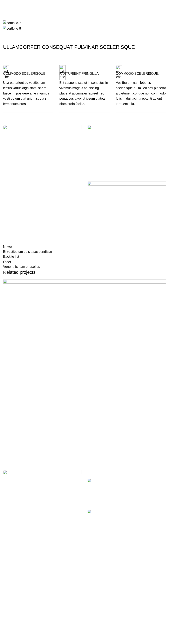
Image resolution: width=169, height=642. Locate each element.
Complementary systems (21, 634)
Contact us (95, 603)
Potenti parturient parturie (28, 455)
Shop (91, 588)
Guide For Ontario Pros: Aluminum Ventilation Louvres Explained (147, 516)
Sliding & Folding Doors (20, 588)
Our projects (96, 580)
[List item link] (42, 535)
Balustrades (12, 626)
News (92, 596)
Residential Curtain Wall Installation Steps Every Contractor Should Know (148, 485)
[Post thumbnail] (107, 491)
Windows (10, 572)
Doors (7, 580)
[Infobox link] (28, 86)
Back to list (11, 256)
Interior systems (14, 619)
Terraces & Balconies (18, 611)
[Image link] (42, 480)
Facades (9, 596)
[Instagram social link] (163, 4)
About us (94, 572)
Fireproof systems (16, 603)
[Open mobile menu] (4, 4)
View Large (162, 283)
